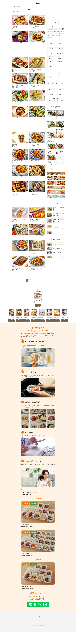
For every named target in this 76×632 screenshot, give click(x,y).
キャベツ (58, 31)
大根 (59, 35)
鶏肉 (60, 33)
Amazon (12, 319)
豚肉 (62, 33)
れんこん (53, 35)
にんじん (49, 33)
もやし (56, 35)
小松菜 (55, 31)
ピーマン (51, 31)
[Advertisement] (28, 51)
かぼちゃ (62, 31)
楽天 (38, 306)
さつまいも (15, 6)
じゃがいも (53, 33)
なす (48, 31)
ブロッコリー (49, 37)
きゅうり (57, 33)
